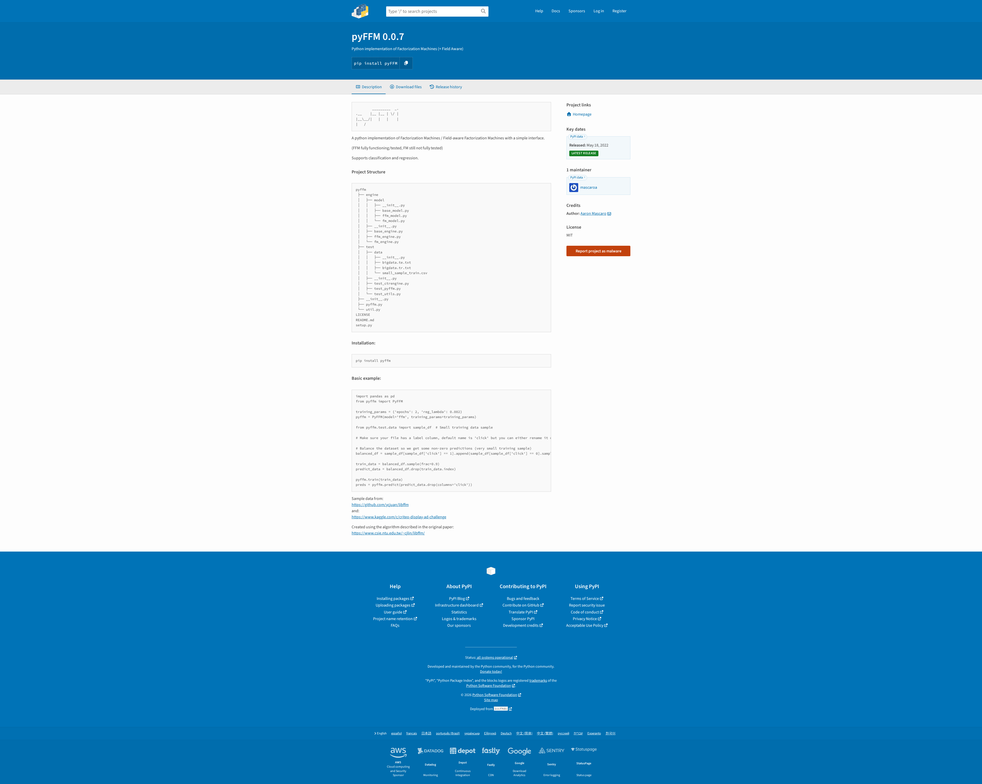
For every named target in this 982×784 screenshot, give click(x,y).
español (396, 733)
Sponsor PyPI (522, 619)
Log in (599, 11)
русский (563, 733)
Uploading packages (393, 605)
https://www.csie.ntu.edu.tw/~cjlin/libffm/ (388, 533)
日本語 (426, 733)
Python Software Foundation (488, 685)
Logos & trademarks (459, 619)
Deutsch (506, 733)
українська (471, 733)
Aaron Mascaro (593, 213)
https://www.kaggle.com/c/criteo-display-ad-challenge (399, 517)
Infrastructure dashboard (457, 605)
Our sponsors (459, 625)
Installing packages (393, 598)
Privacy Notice (585, 619)
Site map (491, 700)
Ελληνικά (490, 733)
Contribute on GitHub (521, 605)
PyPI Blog (457, 598)
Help (539, 11)
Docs (556, 11)
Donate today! (491, 671)
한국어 (611, 733)
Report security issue (587, 605)
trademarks (538, 680)
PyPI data (576, 136)
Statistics (459, 612)
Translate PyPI (521, 612)
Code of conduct (585, 612)
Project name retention (393, 619)
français (411, 733)
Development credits (521, 625)
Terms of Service (585, 598)
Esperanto (594, 733)
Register (619, 11)
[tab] (369, 87)
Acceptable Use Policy (584, 625)
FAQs (395, 625)
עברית (578, 733)
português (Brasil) (448, 733)
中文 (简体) (524, 733)
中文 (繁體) (545, 733)
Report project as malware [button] (598, 251)
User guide (393, 612)
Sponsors (576, 11)
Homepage (582, 114)
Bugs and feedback (523, 598)
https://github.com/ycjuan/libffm (380, 505)
